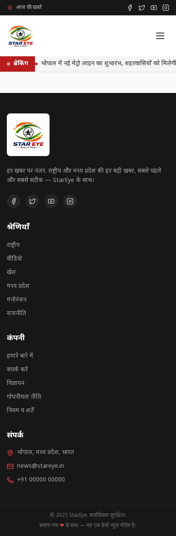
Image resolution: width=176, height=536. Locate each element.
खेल (11, 273)
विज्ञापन (15, 384)
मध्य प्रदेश (18, 286)
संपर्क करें (17, 370)
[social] (129, 7)
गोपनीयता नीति (24, 397)
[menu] (160, 36)
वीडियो (14, 259)
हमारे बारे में (20, 356)
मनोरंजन (16, 300)
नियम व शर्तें (20, 411)
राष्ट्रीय (13, 245)
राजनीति (16, 314)
